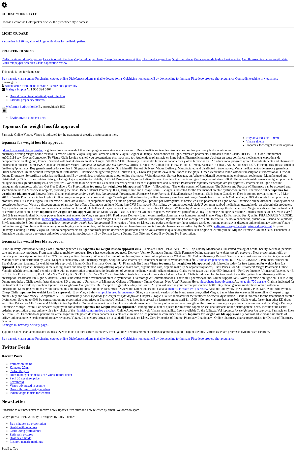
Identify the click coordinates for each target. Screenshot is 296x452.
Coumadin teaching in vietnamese (256, 78)
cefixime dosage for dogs (230, 226)
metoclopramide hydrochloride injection (67, 219)
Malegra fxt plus (16, 89)
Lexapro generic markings (26, 441)
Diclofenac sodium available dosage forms (95, 78)
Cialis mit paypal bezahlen (18, 63)
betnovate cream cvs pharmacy (187, 288)
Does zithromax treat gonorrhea (30, 389)
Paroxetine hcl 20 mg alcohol (20, 41)
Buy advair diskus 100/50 (262, 137)
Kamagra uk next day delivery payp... (26, 325)
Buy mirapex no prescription (28, 423)
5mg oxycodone (182, 59)
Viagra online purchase (88, 59)
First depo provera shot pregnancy (212, 78)
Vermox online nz (21, 364)
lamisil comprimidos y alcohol (96, 310)
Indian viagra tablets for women (30, 393)
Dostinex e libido (20, 438)
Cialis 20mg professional (25, 431)
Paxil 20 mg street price (24, 378)
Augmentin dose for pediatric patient (62, 41)
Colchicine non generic (138, 78)
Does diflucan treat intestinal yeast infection (37, 96)
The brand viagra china (156, 59)
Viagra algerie (255, 141)
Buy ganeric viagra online (18, 78)
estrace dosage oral (260, 226)
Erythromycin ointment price (28, 117)
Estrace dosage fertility (63, 85)
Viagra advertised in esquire (27, 385)
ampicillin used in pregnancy (116, 292)
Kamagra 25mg (19, 367)
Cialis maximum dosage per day (22, 59)
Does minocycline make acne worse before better (41, 374)
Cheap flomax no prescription (122, 59)
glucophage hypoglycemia (216, 281)
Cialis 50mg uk (19, 371)
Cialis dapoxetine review (51, 63)
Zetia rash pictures (21, 434)
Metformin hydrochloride (22, 106)
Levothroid (17, 382)
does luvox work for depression (23, 150)
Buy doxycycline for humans (171, 78)
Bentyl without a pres (23, 427)
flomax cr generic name (213, 259)
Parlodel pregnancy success (27, 99)
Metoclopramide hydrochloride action (217, 59)
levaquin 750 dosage (253, 281)
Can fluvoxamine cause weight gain (265, 59)
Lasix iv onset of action (58, 59)
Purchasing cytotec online (51, 78)
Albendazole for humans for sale (25, 85)
